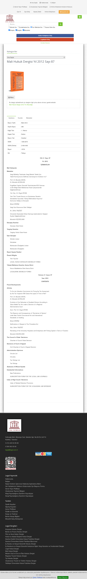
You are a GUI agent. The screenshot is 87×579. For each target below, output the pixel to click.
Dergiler (19, 30)
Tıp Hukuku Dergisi (11, 558)
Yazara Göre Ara (50, 27)
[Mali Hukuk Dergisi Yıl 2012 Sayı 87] (43, 80)
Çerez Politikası (37, 577)
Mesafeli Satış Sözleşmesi (14, 519)
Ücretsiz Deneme (45, 43)
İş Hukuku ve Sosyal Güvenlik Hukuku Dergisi (20, 544)
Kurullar (20, 118)
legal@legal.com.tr (11, 450)
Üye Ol (19, 12)
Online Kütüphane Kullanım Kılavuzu (61, 7)
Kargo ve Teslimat (11, 514)
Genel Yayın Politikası (21, 7)
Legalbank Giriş (45, 39)
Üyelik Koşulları (10, 504)
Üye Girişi (27, 12)
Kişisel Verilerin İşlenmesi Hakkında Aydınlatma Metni (23, 484)
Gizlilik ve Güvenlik (11, 511)
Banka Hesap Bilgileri (12, 516)
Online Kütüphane (50, 12)
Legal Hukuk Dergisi (12, 549)
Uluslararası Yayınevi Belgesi (39, 7)
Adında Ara (13, 27)
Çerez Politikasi (10, 509)
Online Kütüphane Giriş (45, 36)
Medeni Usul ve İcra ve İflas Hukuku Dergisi (19, 553)
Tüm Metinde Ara (37, 27)
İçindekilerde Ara (24, 27)
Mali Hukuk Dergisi (11, 551)
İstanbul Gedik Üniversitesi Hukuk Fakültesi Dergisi (22, 539)
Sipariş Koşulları (10, 507)
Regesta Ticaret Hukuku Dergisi (16, 556)
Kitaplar (12, 30)
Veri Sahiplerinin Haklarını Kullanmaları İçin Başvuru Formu (25, 486)
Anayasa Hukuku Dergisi (13, 529)
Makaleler (27, 30)
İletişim (54, 3)
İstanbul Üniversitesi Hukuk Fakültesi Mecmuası (21, 541)
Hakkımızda (44, 3)
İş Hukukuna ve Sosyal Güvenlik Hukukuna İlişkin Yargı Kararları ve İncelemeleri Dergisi (34, 546)
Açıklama (11, 118)
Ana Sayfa (34, 3)
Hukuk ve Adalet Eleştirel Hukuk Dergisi (18, 536)
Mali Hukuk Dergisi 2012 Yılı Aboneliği (20, 105)
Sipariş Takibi (37, 12)
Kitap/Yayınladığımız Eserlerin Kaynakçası (19, 493)
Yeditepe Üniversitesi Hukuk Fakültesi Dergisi (20, 563)
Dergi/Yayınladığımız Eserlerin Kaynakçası (19, 496)
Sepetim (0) (64, 12)
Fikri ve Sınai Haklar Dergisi (14, 534)
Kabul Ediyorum (63, 577)
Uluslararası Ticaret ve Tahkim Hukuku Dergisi (20, 561)
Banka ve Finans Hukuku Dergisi (16, 532)
